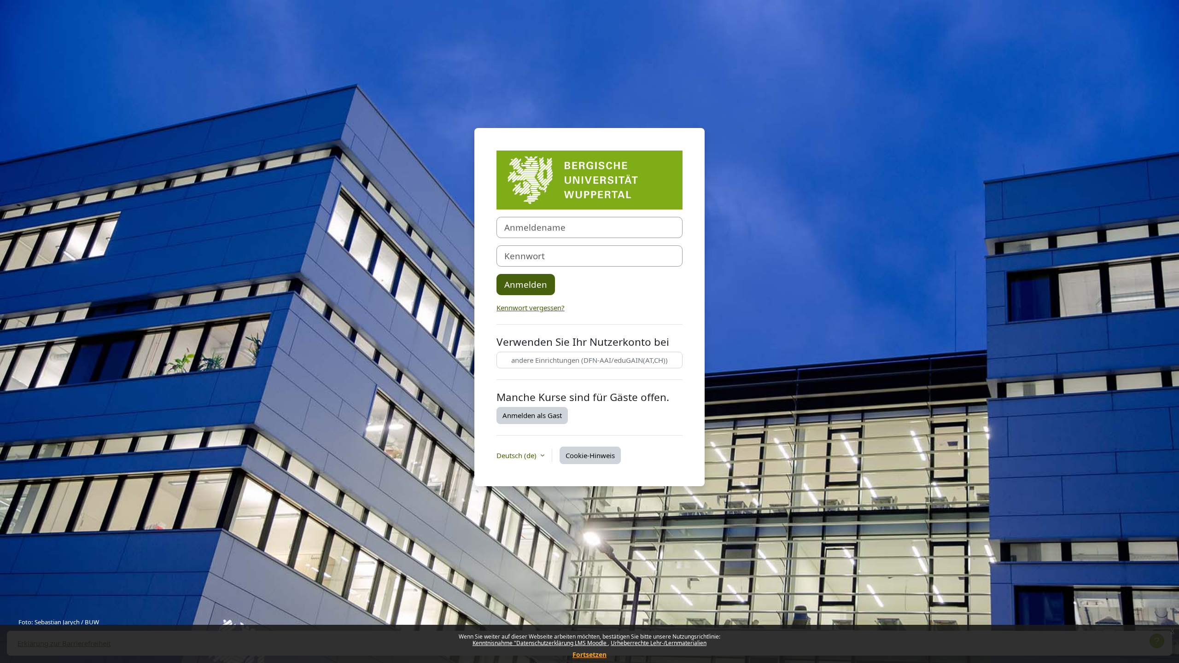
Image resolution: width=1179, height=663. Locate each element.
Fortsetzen (589, 654)
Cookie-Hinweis (590, 455)
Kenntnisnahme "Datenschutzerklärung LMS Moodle (540, 643)
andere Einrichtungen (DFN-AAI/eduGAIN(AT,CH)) (589, 360)
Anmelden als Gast (532, 415)
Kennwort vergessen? (530, 307)
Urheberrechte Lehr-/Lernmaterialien (658, 643)
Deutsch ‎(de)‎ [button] (517, 455)
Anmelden (525, 284)
